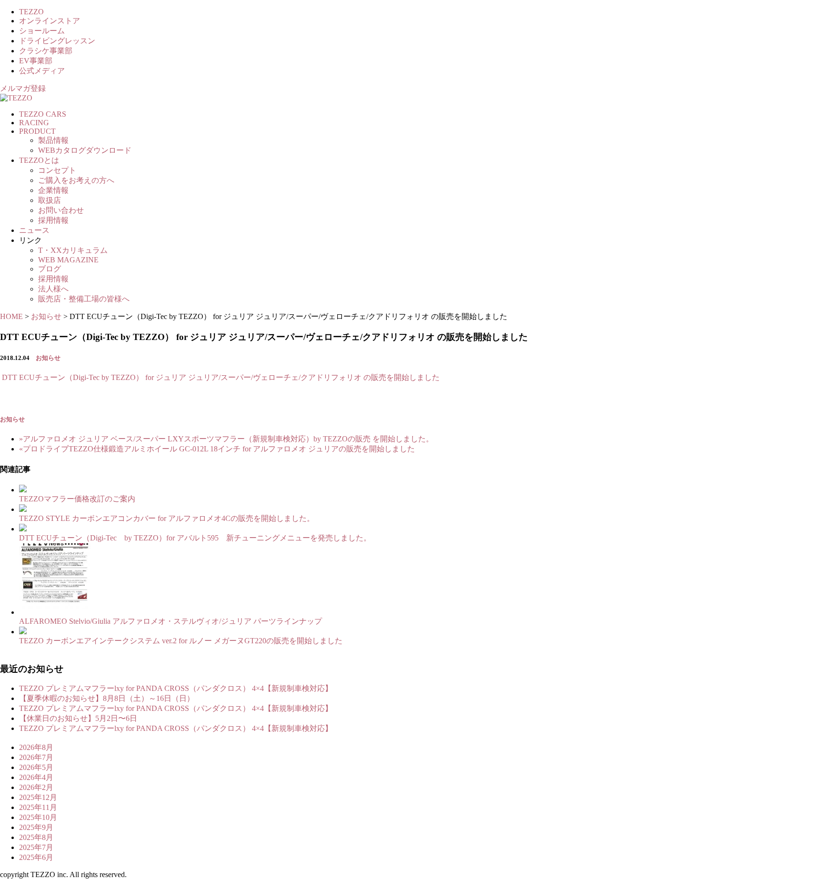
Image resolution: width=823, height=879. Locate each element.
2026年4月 (36, 777)
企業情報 (53, 190)
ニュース (34, 230)
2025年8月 (36, 837)
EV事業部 (35, 61)
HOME (11, 316)
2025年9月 (36, 827)
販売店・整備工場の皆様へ (84, 299)
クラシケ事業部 (45, 51)
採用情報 (53, 220)
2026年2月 (36, 787)
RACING (34, 123)
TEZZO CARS (42, 114)
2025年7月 (36, 847)
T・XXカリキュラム (73, 250)
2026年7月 (36, 757)
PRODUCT (37, 131)
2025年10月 (38, 817)
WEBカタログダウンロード (84, 150)
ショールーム (42, 31)
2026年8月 (36, 747)
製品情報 (53, 140)
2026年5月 (36, 767)
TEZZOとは (39, 160)
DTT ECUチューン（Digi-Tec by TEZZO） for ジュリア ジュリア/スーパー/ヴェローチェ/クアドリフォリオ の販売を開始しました (220, 377)
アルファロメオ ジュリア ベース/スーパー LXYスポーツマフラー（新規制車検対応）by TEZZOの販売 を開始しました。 (226, 439)
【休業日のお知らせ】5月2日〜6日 (78, 718)
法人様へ (53, 289)
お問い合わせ (61, 210)
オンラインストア (49, 21)
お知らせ (48, 357)
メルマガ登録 (23, 88)
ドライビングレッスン (57, 41)
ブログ (49, 269)
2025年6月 (36, 857)
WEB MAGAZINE (68, 260)
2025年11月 (38, 807)
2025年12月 (38, 797)
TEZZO (31, 12)
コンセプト (57, 170)
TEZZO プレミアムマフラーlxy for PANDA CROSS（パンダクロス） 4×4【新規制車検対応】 (175, 688)
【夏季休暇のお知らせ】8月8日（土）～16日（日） (106, 698)
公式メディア (42, 71)
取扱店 (49, 200)
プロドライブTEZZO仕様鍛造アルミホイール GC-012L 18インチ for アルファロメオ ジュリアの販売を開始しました (217, 449)
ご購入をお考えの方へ (76, 180)
